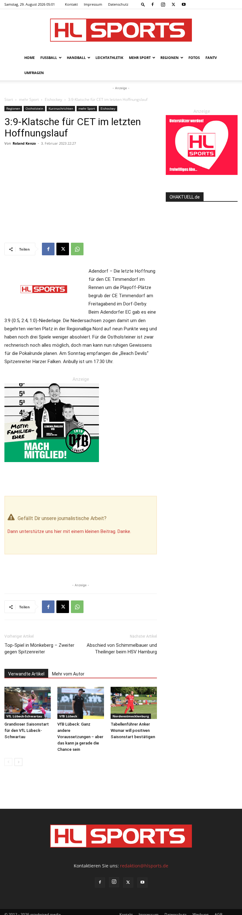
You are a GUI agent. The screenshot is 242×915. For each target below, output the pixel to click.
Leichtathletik (109, 57)
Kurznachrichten (61, 108)
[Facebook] (152, 4)
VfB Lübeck (68, 716)
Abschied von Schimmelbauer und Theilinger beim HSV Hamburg (122, 648)
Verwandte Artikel (26, 673)
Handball (76, 57)
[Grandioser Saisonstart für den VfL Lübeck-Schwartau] (27, 703)
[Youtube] (183, 4)
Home (29, 57)
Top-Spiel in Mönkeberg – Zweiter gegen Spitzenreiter (39, 648)
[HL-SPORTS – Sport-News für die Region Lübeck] (121, 30)
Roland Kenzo (24, 143)
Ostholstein (34, 108)
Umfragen (34, 72)
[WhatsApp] (77, 249)
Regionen (169, 57)
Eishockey (53, 99)
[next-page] (18, 762)
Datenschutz (118, 4)
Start (8, 99)
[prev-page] (8, 762)
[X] (173, 4)
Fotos (194, 57)
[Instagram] (163, 4)
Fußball (48, 57)
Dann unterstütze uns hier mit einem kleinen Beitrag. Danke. (69, 531)
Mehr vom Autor (68, 673)
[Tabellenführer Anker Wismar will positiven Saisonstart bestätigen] (134, 703)
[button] (143, 4)
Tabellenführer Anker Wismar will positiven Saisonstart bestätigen (133, 730)
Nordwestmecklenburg (130, 716)
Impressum (93, 4)
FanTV (211, 57)
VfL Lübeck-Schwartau (24, 716)
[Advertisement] (80, 195)
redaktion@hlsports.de (144, 866)
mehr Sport (140, 57)
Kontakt (71, 4)
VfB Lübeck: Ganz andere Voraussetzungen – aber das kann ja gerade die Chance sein (80, 737)
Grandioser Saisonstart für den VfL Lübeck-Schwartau (26, 730)
